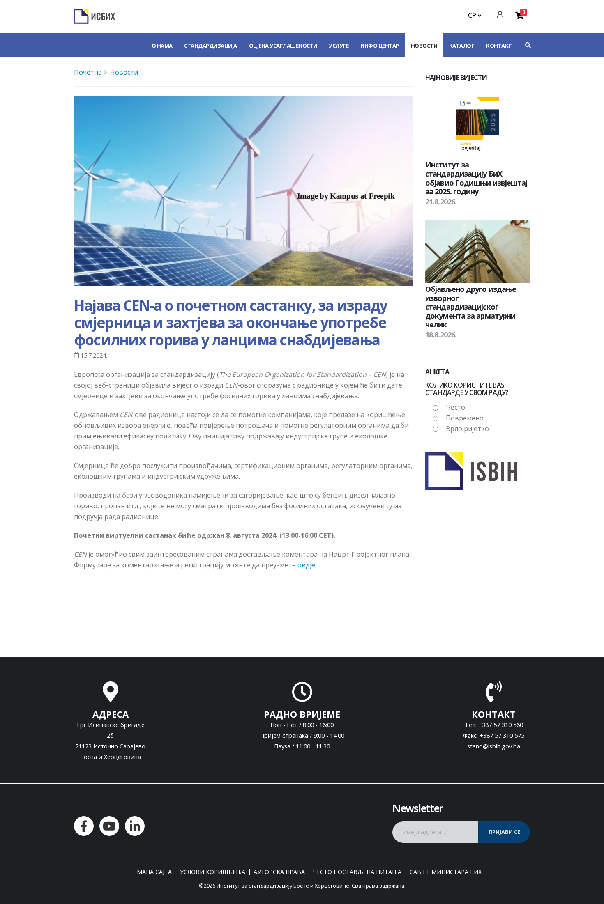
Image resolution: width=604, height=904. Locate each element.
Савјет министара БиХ (446, 872)
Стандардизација (210, 45)
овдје (306, 564)
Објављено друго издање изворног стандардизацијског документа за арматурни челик (470, 306)
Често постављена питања (357, 872)
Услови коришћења (212, 872)
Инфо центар (379, 45)
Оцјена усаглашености (283, 45)
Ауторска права (279, 872)
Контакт (499, 45)
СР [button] (473, 15)
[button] (523, 45)
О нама (162, 45)
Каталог (462, 45)
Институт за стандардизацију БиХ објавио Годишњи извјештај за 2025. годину (476, 178)
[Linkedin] (135, 826)
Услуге (338, 45)
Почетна (88, 72)
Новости (424, 45)
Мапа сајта (154, 872)
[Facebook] (84, 826)
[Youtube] (109, 826)
